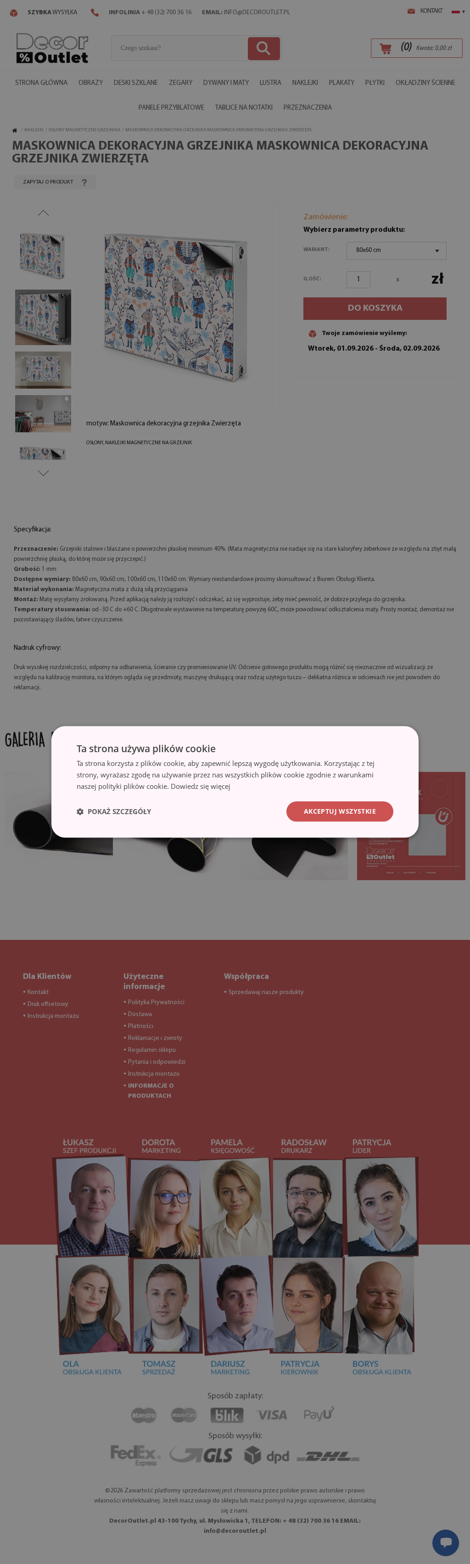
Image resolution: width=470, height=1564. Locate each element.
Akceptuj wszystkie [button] (340, 811)
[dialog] (235, 782)
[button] (114, 811)
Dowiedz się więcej (200, 786)
